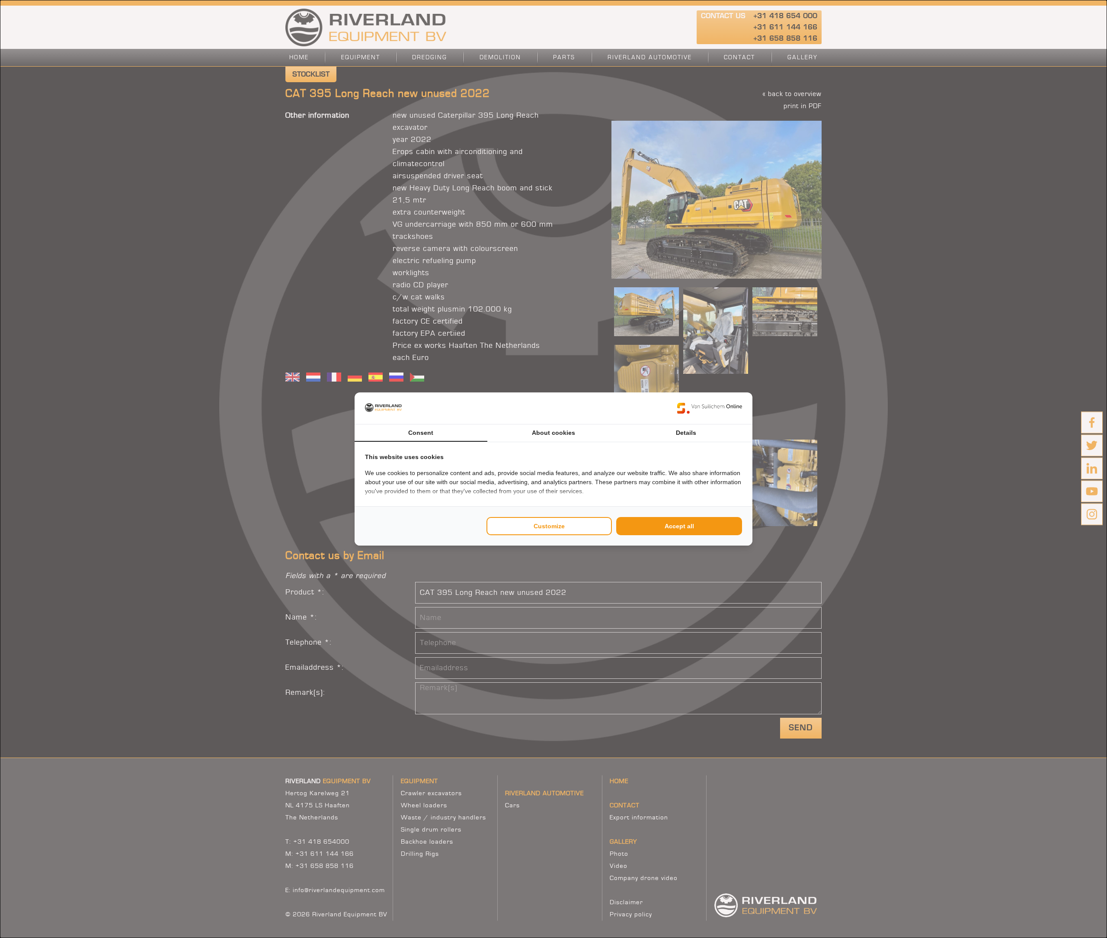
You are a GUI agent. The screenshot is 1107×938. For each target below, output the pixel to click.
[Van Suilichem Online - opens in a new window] (709, 408)
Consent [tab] (420, 432)
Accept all (679, 526)
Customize (549, 526)
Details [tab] (686, 432)
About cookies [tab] (553, 432)
